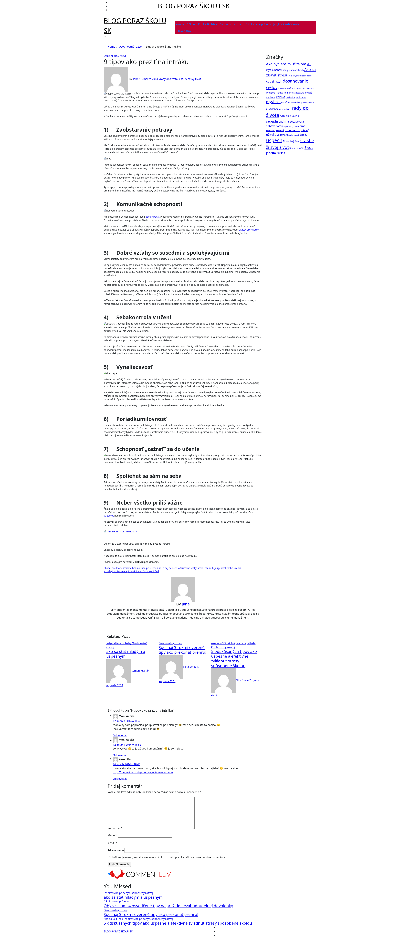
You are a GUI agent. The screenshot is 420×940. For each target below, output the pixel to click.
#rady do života (168, 79)
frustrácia (289, 88)
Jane (136, 79)
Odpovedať (120, 735)
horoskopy (298, 88)
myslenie (273, 101)
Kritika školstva (207, 24)
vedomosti (282, 134)
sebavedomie (275, 126)
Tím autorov (183, 31)
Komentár (115, 828)
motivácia (301, 97)
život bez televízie (296, 148)
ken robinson (308, 88)
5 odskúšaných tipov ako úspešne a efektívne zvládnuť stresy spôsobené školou (234, 658)
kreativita (300, 93)
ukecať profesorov (249, 229)
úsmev (303, 135)
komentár (271, 92)
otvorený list (296, 102)
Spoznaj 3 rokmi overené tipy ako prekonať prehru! (182, 650)
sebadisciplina (277, 121)
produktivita (272, 108)
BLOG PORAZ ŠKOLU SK (194, 5)
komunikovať (152, 216)
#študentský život (190, 79)
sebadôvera (297, 121)
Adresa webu (116, 850)
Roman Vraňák (140, 670)
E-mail (112, 843)
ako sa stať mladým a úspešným (125, 654)
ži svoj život (277, 147)
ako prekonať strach (293, 70)
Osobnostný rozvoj (231, 24)
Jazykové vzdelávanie (286, 24)
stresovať (109, 515)
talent (296, 126)
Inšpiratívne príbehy (258, 24)
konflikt (280, 93)
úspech (274, 140)
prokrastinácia (285, 109)
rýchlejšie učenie (290, 116)
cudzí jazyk (274, 81)
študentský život (291, 141)
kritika (280, 97)
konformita (290, 92)
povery (304, 102)
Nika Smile (190, 666)
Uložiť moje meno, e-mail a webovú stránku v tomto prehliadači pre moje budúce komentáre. (168, 857)
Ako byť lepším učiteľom (286, 64)
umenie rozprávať (296, 130)
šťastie (307, 140)
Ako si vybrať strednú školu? (300, 76)
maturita (290, 97)
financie (281, 88)
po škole (310, 102)
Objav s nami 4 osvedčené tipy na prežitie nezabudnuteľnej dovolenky (168, 905)
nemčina (285, 102)
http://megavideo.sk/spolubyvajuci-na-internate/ (143, 772)
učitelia (271, 134)
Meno (112, 835)
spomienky (288, 126)
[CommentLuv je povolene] (140, 874)
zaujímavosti (293, 135)
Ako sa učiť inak (185, 24)
